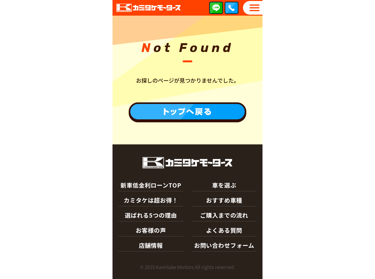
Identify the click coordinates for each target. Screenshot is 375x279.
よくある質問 (224, 230)
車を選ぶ (224, 185)
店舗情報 (151, 245)
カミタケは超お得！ (151, 200)
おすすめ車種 (224, 200)
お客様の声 (151, 230)
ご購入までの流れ (224, 215)
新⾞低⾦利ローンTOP (151, 185)
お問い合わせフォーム (224, 245)
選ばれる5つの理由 (151, 215)
